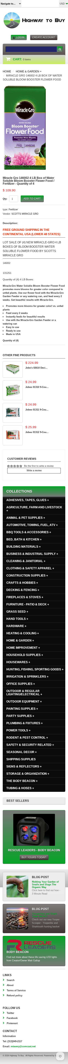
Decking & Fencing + (22, 589)
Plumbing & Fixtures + (24, 723)
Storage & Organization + (27, 773)
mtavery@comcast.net (23, 1046)
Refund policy (14, 995)
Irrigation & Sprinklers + (27, 676)
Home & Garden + (29, 71)
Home (7, 71)
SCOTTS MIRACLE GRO (24, 213)
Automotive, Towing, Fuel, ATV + (32, 524)
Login (20, 37)
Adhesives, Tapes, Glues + (27, 500)
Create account (43, 37)
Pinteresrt (12, 1023)
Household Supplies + (24, 654)
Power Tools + (18, 730)
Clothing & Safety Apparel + (30, 568)
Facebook (12, 1018)
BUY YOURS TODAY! (34, 857)
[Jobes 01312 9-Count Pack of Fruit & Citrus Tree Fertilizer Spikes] (13, 435)
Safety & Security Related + (30, 744)
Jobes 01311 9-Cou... (36, 409)
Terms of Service (16, 990)
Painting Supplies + (22, 708)
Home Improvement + (23, 647)
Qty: (5, 198)
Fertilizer (13, 209)
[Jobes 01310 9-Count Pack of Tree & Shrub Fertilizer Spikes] (13, 390)
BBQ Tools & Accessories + (28, 532)
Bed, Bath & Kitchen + (24, 539)
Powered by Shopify (52, 1055)
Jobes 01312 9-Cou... (37, 432)
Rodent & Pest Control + (27, 737)
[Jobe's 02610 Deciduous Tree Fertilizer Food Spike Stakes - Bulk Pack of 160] (13, 369)
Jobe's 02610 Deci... (36, 367)
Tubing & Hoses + (20, 788)
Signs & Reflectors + (24, 766)
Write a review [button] (34, 470)
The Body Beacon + (22, 780)
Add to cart (32, 198)
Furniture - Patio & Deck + (27, 604)
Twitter (10, 1013)
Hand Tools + (17, 618)
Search (11, 980)
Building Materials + (23, 546)
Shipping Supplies (21, 759)
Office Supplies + (20, 683)
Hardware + (16, 626)
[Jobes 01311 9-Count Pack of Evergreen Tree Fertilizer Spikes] (13, 413)
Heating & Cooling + (22, 633)
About (10, 985)
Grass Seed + (17, 611)
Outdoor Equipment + (24, 701)
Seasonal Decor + (21, 752)
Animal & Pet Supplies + (25, 517)
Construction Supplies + (27, 575)
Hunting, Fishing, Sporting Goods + (34, 669)
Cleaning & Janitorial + (25, 561)
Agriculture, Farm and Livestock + (34, 509)
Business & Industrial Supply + (32, 553)
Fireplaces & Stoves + (24, 597)
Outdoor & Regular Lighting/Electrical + (24, 692)
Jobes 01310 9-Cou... (37, 387)
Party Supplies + (20, 715)
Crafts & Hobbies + (22, 582)
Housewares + (18, 662)
